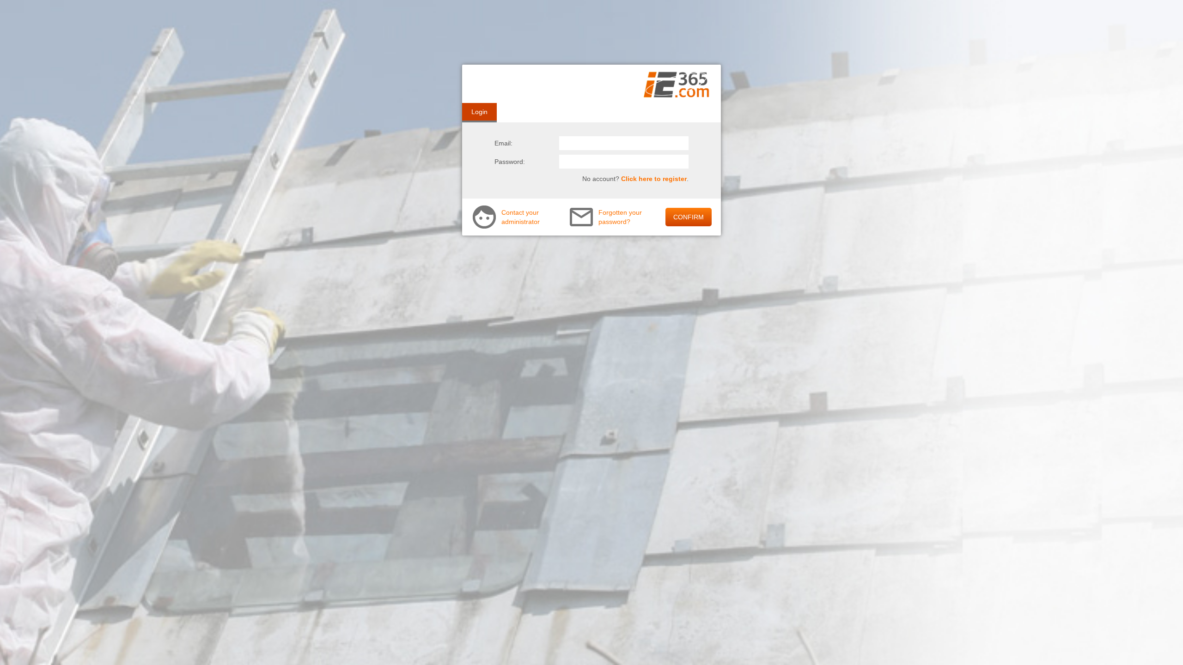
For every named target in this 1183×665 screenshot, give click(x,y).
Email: (503, 143)
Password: (509, 161)
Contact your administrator (520, 217)
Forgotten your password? (620, 217)
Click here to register (654, 178)
